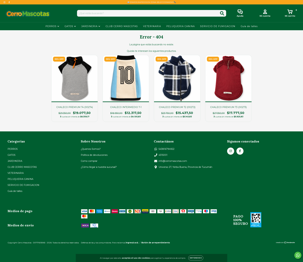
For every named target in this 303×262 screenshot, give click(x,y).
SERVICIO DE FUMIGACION (217, 26)
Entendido (196, 258)
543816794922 (166, 149)
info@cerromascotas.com (173, 161)
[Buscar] (222, 13)
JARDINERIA (89, 26)
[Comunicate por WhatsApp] (297, 255)
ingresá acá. (132, 242)
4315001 (163, 155)
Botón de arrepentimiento (155, 242)
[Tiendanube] (285, 243)
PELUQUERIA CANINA (180, 26)
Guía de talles (249, 26)
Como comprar (89, 161)
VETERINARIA (152, 26)
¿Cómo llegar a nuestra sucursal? (99, 167)
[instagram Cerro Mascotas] (4, 2)
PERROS (51, 26)
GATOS (69, 26)
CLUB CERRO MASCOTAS (122, 26)
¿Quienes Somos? (91, 149)
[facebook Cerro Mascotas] (9, 2)
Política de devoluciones (94, 155)
